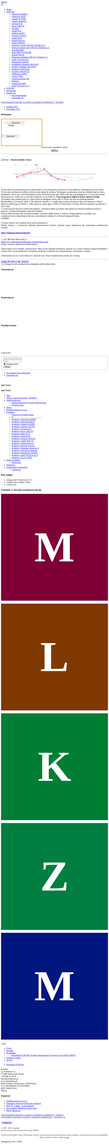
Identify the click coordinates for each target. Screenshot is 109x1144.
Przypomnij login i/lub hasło (18, 373)
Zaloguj (7, 367)
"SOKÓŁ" (7, 1122)
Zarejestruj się (12, 375)
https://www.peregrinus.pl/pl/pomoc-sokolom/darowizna (24, 242)
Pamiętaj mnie (12, 364)
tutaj (67, 1137)
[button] (15, 261)
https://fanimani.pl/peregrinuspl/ (15, 233)
